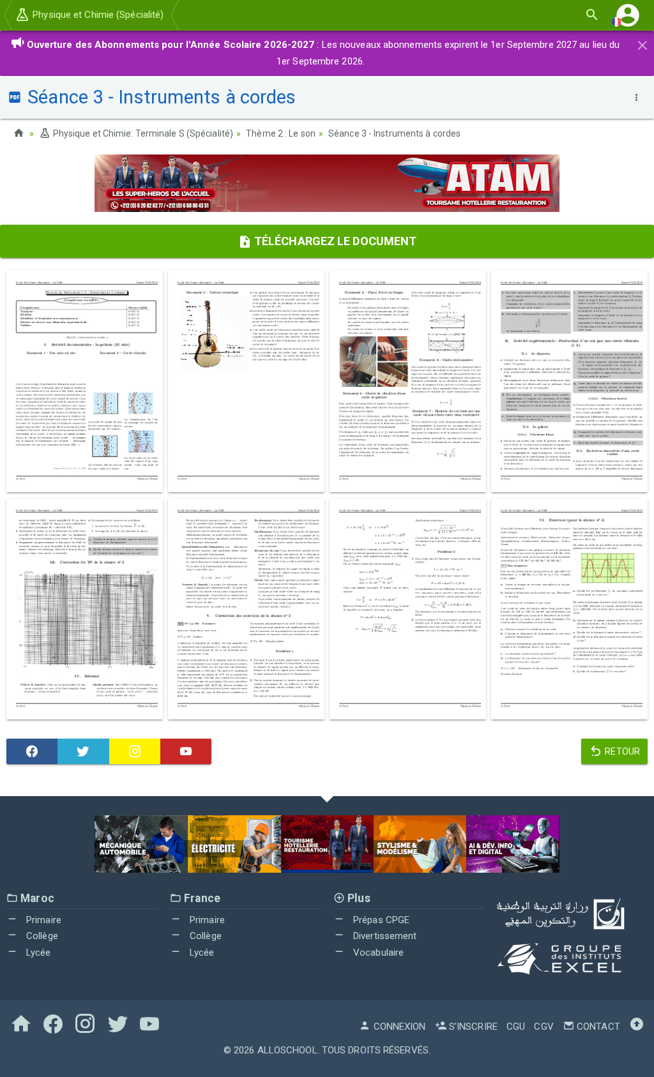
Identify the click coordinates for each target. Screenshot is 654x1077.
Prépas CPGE (380, 920)
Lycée (37, 952)
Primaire (42, 920)
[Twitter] (83, 751)
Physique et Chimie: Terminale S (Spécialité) (142, 133)
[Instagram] (134, 751)
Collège (41, 936)
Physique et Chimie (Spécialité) (97, 14)
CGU (515, 1026)
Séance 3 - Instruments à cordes (394, 133)
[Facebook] (31, 751)
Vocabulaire (377, 952)
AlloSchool (287, 1050)
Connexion (398, 1026)
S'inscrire (472, 1026)
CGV (543, 1026)
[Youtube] (185, 751)
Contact (597, 1026)
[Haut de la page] (636, 1026)
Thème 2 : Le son (281, 133)
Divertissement (384, 936)
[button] (628, 15)
